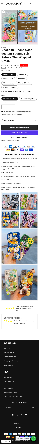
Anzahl (3, 103)
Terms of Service (10, 356)
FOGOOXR (17, 440)
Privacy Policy (9, 352)
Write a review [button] (19, 323)
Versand (3, 67)
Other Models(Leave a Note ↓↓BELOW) (17, 91)
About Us (7, 348)
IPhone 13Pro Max (24, 83)
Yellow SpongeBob (28, 99)
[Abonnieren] (33, 407)
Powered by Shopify (23, 440)
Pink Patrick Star (9, 99)
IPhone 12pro (8, 79)
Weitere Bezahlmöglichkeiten (19, 137)
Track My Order (9, 381)
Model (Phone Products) (10, 141)
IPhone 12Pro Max (9, 87)
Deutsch (18, 427)
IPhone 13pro (8, 83)
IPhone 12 (22, 74)
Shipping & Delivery (11, 361)
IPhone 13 (21, 79)
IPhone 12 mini (8, 74)
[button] (25, 3)
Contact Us (8, 377)
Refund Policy (9, 365)
